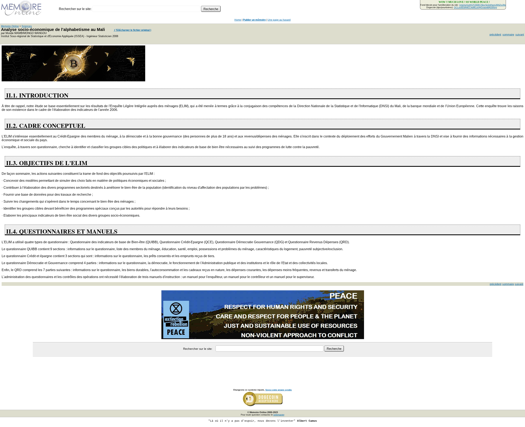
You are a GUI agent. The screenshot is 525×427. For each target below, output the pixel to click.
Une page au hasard (279, 19)
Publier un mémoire (254, 19)
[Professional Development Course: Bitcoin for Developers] (73, 80)
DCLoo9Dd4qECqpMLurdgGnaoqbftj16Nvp (475, 7)
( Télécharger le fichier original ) (132, 30)
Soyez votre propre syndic (278, 390)
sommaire (508, 34)
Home (237, 19)
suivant (519, 34)
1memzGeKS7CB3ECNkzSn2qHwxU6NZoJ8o (482, 5)
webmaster (278, 414)
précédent (495, 34)
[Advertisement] (262, 368)
